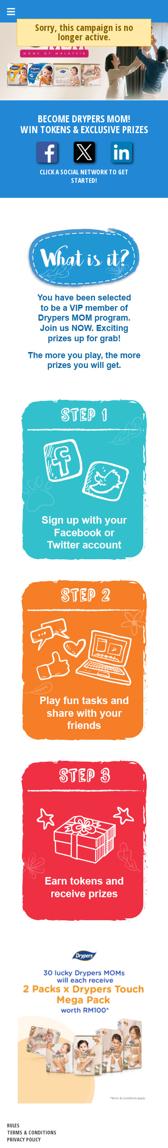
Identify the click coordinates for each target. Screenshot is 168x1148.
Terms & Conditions (31, 1132)
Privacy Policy (24, 1139)
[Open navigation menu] (13, 11)
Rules (13, 1125)
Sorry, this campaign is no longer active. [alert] (84, 32)
